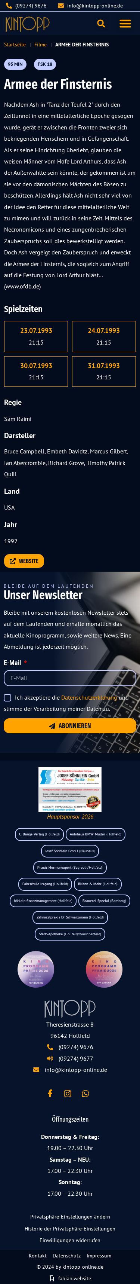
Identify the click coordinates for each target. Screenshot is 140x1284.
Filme (40, 44)
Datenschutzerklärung (89, 697)
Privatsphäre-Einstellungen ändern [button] (70, 1216)
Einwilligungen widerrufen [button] (70, 1240)
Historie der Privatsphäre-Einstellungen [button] (70, 1228)
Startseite (15, 44)
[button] (125, 23)
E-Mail (13, 663)
